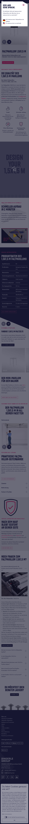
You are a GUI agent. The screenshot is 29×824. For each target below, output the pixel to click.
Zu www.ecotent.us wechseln (13, 23)
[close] (23, 4)
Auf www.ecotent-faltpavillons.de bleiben (15, 20)
